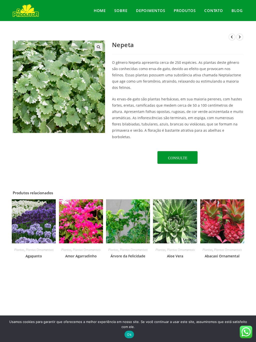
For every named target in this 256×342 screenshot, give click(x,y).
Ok (129, 334)
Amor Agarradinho (81, 256)
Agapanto (34, 256)
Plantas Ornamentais (40, 250)
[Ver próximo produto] (239, 37)
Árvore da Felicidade (127, 256)
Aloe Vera (175, 256)
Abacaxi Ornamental (222, 256)
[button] (98, 47)
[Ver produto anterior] (232, 37)
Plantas (19, 250)
